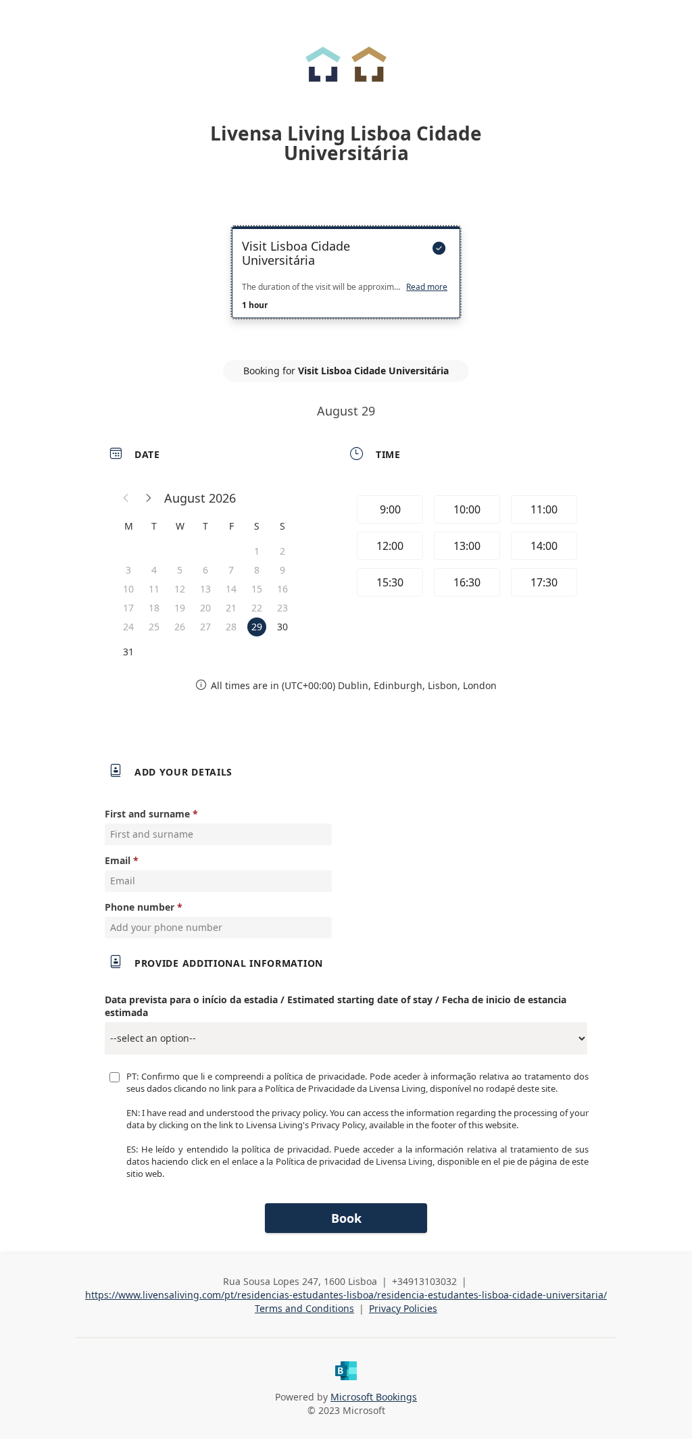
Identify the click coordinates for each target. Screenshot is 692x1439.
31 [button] (128, 651)
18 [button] (154, 607)
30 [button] (282, 626)
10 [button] (128, 588)
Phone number (139, 907)
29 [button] (256, 626)
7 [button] (231, 569)
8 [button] (257, 569)
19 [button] (179, 607)
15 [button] (256, 588)
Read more (426, 287)
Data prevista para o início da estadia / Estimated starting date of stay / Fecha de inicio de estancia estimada (335, 1006)
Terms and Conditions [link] (304, 1308)
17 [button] (128, 607)
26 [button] (179, 626)
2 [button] (282, 551)
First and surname (147, 813)
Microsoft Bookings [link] (373, 1396)
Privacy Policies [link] (403, 1308)
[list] (346, 284)
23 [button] (282, 607)
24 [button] (128, 626)
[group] (465, 548)
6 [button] (205, 569)
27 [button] (205, 626)
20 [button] (205, 607)
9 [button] (282, 569)
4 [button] (154, 569)
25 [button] (154, 626)
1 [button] (257, 551)
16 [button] (282, 588)
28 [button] (231, 626)
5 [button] (179, 569)
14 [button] (231, 588)
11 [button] (154, 588)
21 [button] (231, 607)
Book (346, 1218)
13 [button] (205, 588)
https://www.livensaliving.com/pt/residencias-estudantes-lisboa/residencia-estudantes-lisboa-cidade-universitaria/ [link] (346, 1294)
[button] (126, 498)
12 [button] (179, 588)
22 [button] (256, 607)
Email (117, 860)
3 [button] (128, 569)
